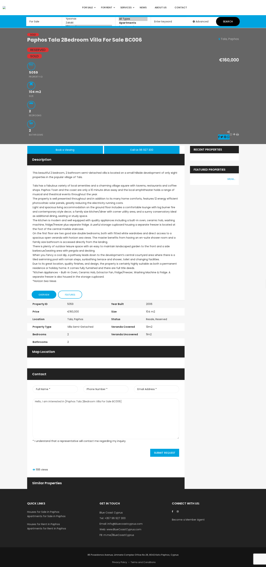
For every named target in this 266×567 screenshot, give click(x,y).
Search (228, 21)
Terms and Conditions (143, 562)
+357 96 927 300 (115, 518)
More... (231, 179)
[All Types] (133, 19)
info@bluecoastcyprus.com (125, 524)
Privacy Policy (119, 562)
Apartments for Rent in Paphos (46, 528)
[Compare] (234, 134)
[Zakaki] (88, 23)
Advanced (201, 21)
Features (70, 294)
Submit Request (164, 453)
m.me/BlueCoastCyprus (119, 535)
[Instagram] (178, 511)
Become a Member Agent (188, 519)
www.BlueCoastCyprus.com (124, 529)
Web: (103, 529)
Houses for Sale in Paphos (43, 512)
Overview (44, 294)
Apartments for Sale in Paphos (46, 516)
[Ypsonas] (88, 19)
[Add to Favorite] (231, 134)
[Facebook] (172, 511)
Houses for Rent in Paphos (43, 524)
